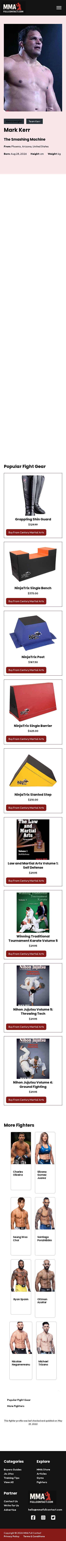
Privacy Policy (11, 1536)
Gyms (40, 1477)
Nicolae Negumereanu (21, 1363)
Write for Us (11, 1505)
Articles (42, 1473)
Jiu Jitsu (9, 1473)
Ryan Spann (20, 1299)
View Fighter (21, 1183)
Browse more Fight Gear (22, 1112)
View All (8, 1482)
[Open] (59, 7)
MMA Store (43, 1469)
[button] (33, 532)
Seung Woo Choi (20, 1238)
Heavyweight (14, 121)
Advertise (10, 1509)
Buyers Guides (12, 1469)
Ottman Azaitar (42, 1300)
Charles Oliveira (18, 1173)
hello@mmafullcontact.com (45, 1509)
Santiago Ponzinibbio (44, 1238)
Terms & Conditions (34, 1536)
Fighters (42, 1482)
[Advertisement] (33, 322)
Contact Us (11, 1501)
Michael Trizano (43, 1363)
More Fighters (15, 1406)
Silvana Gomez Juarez (41, 1175)
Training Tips (11, 1477)
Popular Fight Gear (19, 1399)
